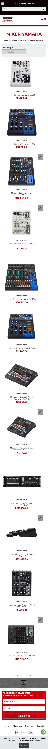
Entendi (24, 746)
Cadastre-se (20, 3)
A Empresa (17, 726)
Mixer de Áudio (19, 40)
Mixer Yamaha (21, 91)
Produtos (29, 726)
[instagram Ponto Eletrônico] (23, 683)
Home (7, 40)
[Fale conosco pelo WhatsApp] (43, 731)
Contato (40, 726)
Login (31, 3)
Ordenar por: (8, 48)
